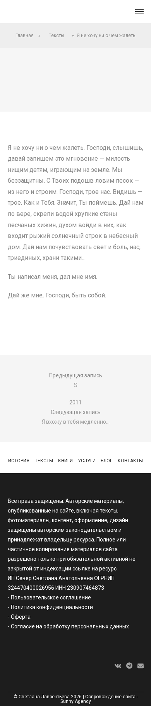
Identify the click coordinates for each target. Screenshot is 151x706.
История (18, 460)
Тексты (56, 35)
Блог (106, 460)
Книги (65, 460)
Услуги (87, 460)
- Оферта (19, 617)
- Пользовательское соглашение (49, 597)
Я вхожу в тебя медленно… (76, 422)
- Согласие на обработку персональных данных (68, 626)
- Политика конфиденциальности (50, 607)
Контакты (130, 460)
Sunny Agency (75, 701)
